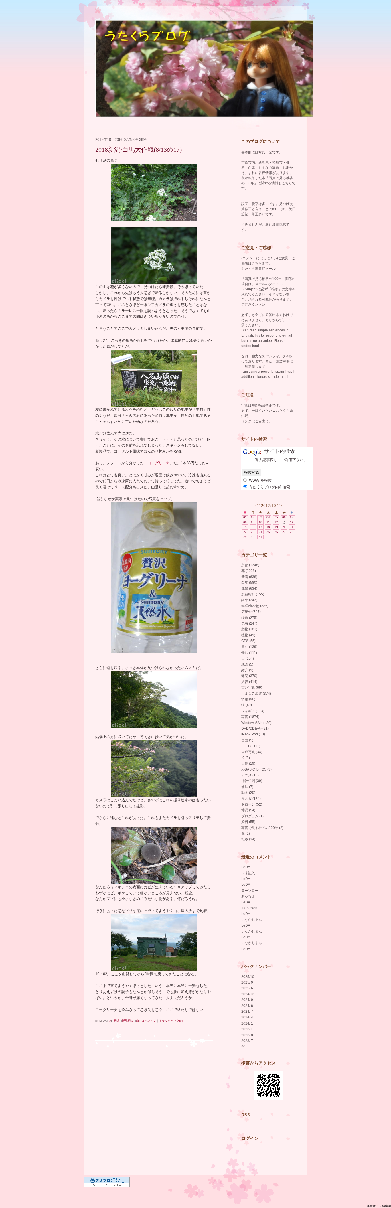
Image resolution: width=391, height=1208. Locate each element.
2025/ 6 (247, 988)
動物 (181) (249, 629)
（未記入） (249, 873)
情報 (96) (248, 699)
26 (276, 532)
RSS (245, 1114)
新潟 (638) (249, 577)
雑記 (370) (249, 676)
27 (284, 532)
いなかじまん (251, 920)
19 (276, 527)
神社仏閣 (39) (251, 781)
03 (260, 517)
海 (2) (245, 834)
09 (252, 522)
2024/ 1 (247, 1023)
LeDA (245, 867)
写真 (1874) (250, 717)
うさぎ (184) (251, 799)
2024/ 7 (247, 1012)
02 (252, 517)
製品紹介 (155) (252, 594)
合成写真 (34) (251, 752)
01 (245, 517)
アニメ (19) (250, 775)
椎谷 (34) (248, 839)
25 (268, 532)
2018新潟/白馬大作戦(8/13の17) (138, 149)
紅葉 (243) (249, 600)
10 (260, 522)
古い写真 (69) (251, 688)
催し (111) (249, 653)
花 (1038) (248, 571)
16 (252, 527)
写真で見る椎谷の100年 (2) (262, 828)
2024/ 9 (247, 1000)
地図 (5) (247, 664)
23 (252, 532)
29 (245, 536)
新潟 (116, 1020)
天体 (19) (248, 763)
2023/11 (247, 1029)
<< (257, 505)
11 (268, 522)
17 (260, 527)
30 (252, 536)
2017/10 (268, 505)
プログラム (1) (252, 816)
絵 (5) (245, 758)
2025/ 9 (247, 982)
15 (245, 527)
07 (291, 517)
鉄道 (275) (249, 618)
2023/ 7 (247, 1041)
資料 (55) (248, 822)
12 (276, 522)
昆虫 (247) (249, 623)
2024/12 (247, 994)
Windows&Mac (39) (256, 723)
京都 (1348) (250, 565)
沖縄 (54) (248, 810)
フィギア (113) (252, 711)
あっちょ (248, 896)
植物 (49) (248, 635)
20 (284, 527)
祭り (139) (249, 647)
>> (279, 505)
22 (245, 532)
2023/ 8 (247, 1035)
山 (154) (247, 658)
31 (260, 536)
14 (291, 522)
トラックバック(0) (171, 1020)
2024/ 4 (247, 1017)
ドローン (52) (251, 804)
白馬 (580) (249, 583)
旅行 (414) (249, 682)
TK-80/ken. (249, 908)
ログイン (249, 1138)
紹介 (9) (247, 670)
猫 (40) (246, 705)
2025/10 (247, 977)
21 (291, 527)
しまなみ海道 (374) (256, 694)
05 (276, 517)
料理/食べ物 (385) (254, 606)
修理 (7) (247, 787)
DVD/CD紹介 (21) (255, 729)
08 (245, 522)
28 (291, 532)
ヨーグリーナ (158, 463)
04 (268, 517)
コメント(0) (148, 1020)
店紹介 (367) (251, 612)
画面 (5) (247, 740)
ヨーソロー (249, 891)
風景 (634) (249, 589)
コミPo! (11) (250, 746)
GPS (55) (248, 641)
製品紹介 (127, 1020)
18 (268, 527)
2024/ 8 (247, 1006)
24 (260, 532)
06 (284, 517)
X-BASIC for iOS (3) (256, 769)
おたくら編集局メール (258, 269)
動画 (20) (248, 793)
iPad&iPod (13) (253, 734)
